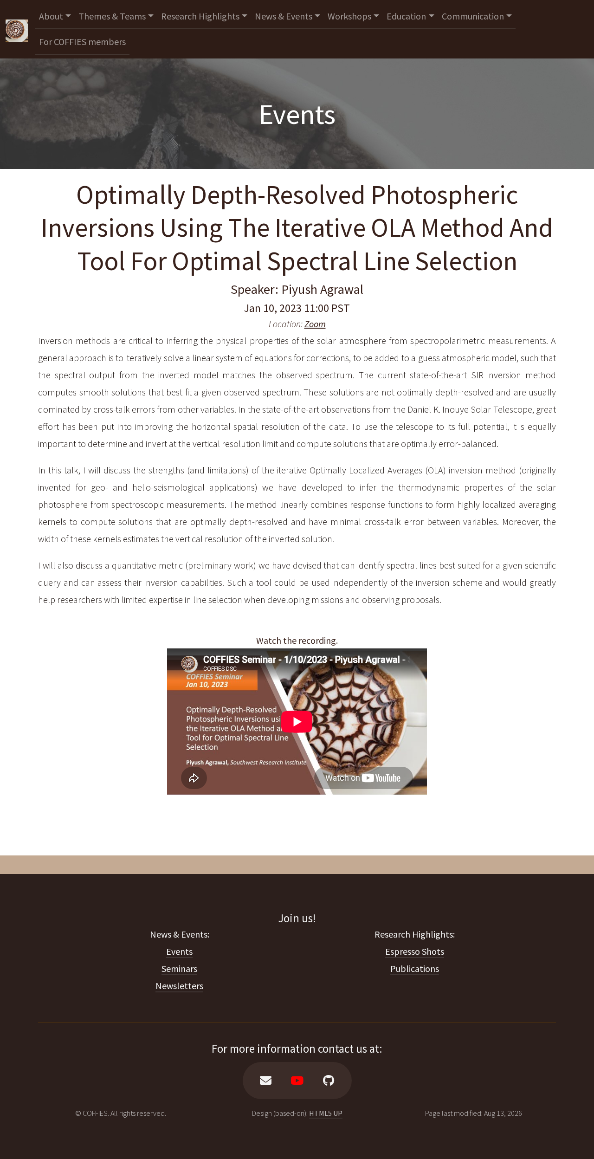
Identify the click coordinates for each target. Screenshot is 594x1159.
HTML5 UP (325, 1113)
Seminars (179, 968)
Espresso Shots (414, 951)
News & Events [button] (283, 16)
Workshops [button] (349, 16)
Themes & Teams (112, 16)
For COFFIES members (82, 41)
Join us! (297, 918)
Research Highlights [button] (200, 16)
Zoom (315, 324)
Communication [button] (473, 16)
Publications (414, 968)
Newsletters (179, 985)
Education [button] (406, 16)
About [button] (51, 16)
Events (179, 951)
